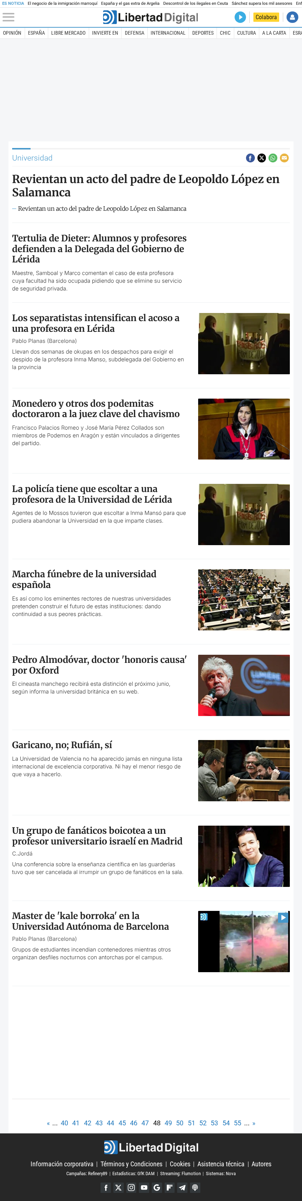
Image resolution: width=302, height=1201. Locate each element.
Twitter (118, 1188)
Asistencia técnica (221, 1164)
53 (214, 1123)
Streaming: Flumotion (180, 1173)
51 (191, 1123)
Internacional (168, 33)
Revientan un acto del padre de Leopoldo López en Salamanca (102, 208)
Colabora (266, 17)
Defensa (134, 33)
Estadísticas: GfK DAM (133, 1173)
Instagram (131, 1188)
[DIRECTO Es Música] (240, 17)
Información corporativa (62, 1164)
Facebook (106, 1188)
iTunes (195, 1188)
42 (87, 1123)
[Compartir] (250, 158)
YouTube (144, 1188)
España (36, 33)
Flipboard (170, 1188)
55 (237, 1123)
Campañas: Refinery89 (86, 1173)
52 (203, 1123)
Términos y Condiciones (131, 1164)
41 (76, 1123)
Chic (225, 33)
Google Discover (157, 1188)
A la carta (274, 33)
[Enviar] (272, 158)
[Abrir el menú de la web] (52, 17)
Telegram (182, 1188)
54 (226, 1123)
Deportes (203, 33)
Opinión (12, 33)
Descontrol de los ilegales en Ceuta (195, 3)
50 (179, 1123)
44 (110, 1123)
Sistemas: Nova (221, 1173)
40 (64, 1123)
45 (122, 1123)
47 (145, 1123)
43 (99, 1123)
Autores (261, 1164)
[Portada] (150, 17)
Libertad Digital (151, 1147)
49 (168, 1123)
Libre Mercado (68, 33)
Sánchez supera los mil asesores (262, 3)
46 (133, 1123)
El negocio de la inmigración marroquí (62, 3)
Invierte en (105, 33)
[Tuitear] (261, 158)
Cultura (246, 33)
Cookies (180, 1164)
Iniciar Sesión (292, 17)
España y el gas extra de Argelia (130, 3)
